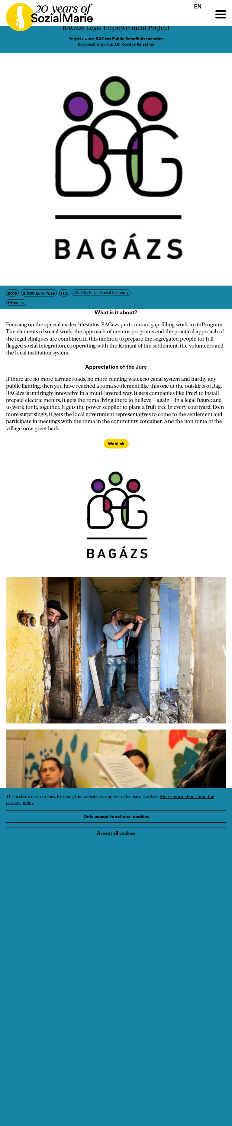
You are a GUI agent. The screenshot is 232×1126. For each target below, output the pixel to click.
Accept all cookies (116, 833)
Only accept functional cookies (116, 816)
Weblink (116, 443)
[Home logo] (46, 14)
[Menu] (220, 14)
